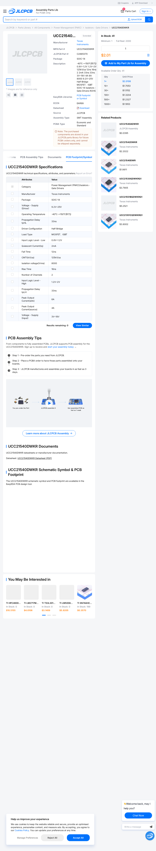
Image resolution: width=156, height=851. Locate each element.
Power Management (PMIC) (68, 27)
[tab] (31, 157)
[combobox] (63, 19)
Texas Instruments (60, 194)
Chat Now (138, 815)
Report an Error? (84, 173)
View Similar (82, 325)
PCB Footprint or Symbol (83, 97)
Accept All (78, 837)
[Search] (149, 19)
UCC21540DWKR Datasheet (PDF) (35, 458)
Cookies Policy (22, 830)
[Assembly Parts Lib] (21, 11)
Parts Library (24, 27)
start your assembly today (61, 347)
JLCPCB (10, 27)
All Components (42, 27)
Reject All (52, 837)
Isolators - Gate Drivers (96, 27)
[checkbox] (12, 186)
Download (84, 108)
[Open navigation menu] (5, 11)
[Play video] (49, 403)
